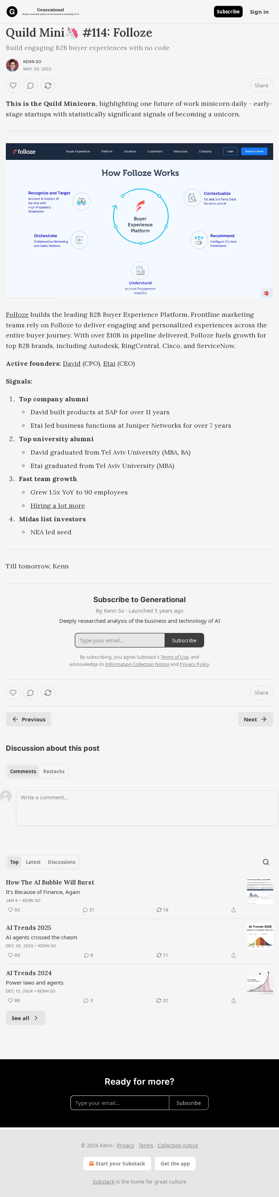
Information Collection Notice (137, 664)
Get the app (175, 1163)
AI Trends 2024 (29, 973)
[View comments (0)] (30, 85)
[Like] (13, 85)
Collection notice (178, 1145)
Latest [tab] (33, 862)
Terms (145, 1145)
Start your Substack (120, 1163)
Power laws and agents (35, 982)
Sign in (259, 11)
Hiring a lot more (58, 505)
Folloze (17, 314)
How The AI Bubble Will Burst (50, 882)
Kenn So (32, 61)
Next (250, 719)
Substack (103, 1181)
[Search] (266, 862)
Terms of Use (175, 657)
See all (20, 1018)
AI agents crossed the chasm (41, 937)
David (72, 363)
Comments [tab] (23, 771)
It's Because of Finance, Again (43, 891)
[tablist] (37, 771)
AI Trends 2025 (28, 928)
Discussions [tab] (61, 862)
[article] (139, 896)
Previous (33, 719)
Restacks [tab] (53, 771)
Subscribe (228, 11)
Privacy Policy (194, 664)
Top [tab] (14, 862)
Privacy (125, 1145)
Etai (109, 363)
